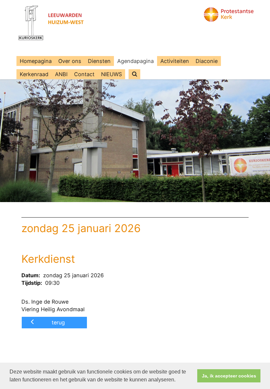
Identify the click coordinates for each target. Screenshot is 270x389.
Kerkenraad (34, 74)
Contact (84, 74)
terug (58, 322)
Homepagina (36, 61)
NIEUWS (111, 74)
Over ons (69, 61)
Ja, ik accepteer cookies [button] (229, 375)
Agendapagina (135, 61)
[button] (178, 380)
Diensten (99, 61)
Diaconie (207, 61)
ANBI (61, 74)
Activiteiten (174, 61)
